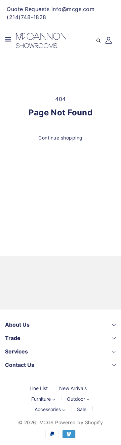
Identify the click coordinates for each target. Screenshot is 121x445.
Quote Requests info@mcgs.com (50, 9)
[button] (8, 40)
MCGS (46, 422)
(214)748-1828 (26, 17)
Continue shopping (60, 138)
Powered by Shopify (79, 422)
